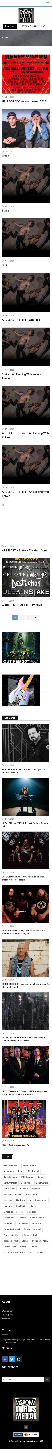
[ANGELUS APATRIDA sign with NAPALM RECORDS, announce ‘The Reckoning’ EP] (26, 904)
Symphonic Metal (40, 1241)
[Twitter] (12, 1359)
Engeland (36, 1188)
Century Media (10, 1183)
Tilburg (23, 1247)
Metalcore (31, 1212)
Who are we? (7, 1311)
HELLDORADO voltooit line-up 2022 (24, 101)
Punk (26, 1235)
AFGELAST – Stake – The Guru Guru (24, 550)
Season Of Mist (11, 1241)
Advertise (6, 1319)
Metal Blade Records (13, 1212)
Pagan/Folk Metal (12, 1229)
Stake (5, 156)
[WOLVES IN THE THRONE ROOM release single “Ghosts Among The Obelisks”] (26, 1011)
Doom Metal (9, 1188)
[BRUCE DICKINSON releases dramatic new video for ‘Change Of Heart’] (26, 958)
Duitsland (23, 1188)
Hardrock (20, 1200)
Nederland (8, 1223)
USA (31, 1252)
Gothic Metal (31, 1194)
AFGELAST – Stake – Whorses (21, 319)
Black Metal (33, 1171)
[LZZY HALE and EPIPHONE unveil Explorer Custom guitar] (26, 797)
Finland (18, 1194)
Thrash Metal (10, 1247)
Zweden (40, 1252)
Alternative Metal (11, 1165)
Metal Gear (9, 1218)
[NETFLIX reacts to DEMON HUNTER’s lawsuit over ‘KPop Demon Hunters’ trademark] (26, 1065)
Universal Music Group (14, 1252)
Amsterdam (9, 1171)
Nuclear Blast (38, 1223)
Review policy (7, 1315)
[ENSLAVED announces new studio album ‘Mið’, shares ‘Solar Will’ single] (26, 851)
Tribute (33, 1247)
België (21, 1171)
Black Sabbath (10, 1177)
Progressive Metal (32, 1229)
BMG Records (27, 1177)
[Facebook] (5, 1359)
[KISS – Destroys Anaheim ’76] (26, 1119)
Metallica (22, 1218)
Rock (35, 1235)
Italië (33, 1206)
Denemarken (42, 1183)
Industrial (8, 1206)
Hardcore (8, 1200)
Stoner (25, 1241)
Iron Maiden (21, 1206)
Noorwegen (22, 1223)
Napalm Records (38, 1218)
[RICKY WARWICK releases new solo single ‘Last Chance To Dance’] (26, 743)
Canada (41, 1177)
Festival (7, 1194)
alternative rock (30, 1165)
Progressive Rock (12, 1235)
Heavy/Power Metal (38, 1200)
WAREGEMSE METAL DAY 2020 (22, 605)
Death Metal (26, 1183)
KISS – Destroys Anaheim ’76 (15, 1145)
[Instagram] (19, 1359)
